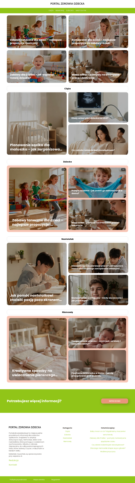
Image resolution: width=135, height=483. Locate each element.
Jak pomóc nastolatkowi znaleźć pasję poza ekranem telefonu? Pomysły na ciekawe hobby (36, 297)
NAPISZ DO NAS (114, 401)
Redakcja (14, 460)
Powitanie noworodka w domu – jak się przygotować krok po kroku (92, 374)
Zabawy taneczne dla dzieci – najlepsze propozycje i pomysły (36, 41)
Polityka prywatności (18, 479)
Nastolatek (81, 10)
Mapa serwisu (39, 479)
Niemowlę (60, 10)
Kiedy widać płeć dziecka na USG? (90, 118)
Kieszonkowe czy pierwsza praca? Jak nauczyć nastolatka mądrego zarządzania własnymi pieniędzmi (97, 267)
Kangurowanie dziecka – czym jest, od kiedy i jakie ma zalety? (96, 342)
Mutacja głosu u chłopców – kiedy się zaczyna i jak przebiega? (97, 299)
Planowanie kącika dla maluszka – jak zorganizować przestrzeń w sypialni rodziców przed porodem (36, 147)
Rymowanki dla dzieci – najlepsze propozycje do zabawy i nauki (93, 41)
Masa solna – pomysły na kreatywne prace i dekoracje (96, 76)
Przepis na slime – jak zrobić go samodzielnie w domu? (97, 192)
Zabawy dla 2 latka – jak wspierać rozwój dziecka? (32, 76)
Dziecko (70, 10)
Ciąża (51, 10)
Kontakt (13, 464)
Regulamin (55, 479)
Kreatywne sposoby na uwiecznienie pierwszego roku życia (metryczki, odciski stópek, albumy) (33, 372)
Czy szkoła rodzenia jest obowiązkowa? (93, 150)
